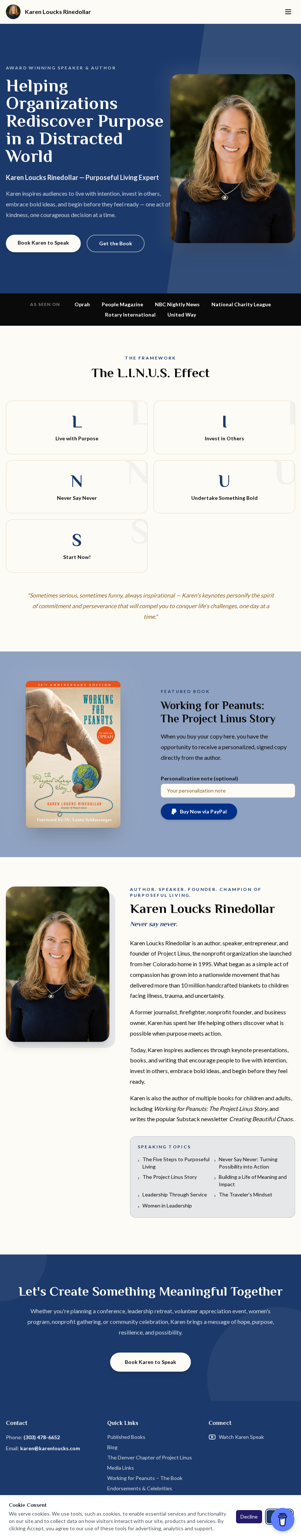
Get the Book (115, 243)
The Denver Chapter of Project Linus (149, 1457)
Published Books (126, 1437)
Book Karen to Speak (43, 242)
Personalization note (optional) (199, 778)
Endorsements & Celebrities (139, 1488)
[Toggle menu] (288, 12)
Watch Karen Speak (241, 1437)
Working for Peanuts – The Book (144, 1478)
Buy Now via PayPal (203, 811)
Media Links (120, 1468)
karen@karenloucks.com (50, 1448)
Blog (112, 1447)
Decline (249, 1516)
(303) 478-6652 (41, 1437)
